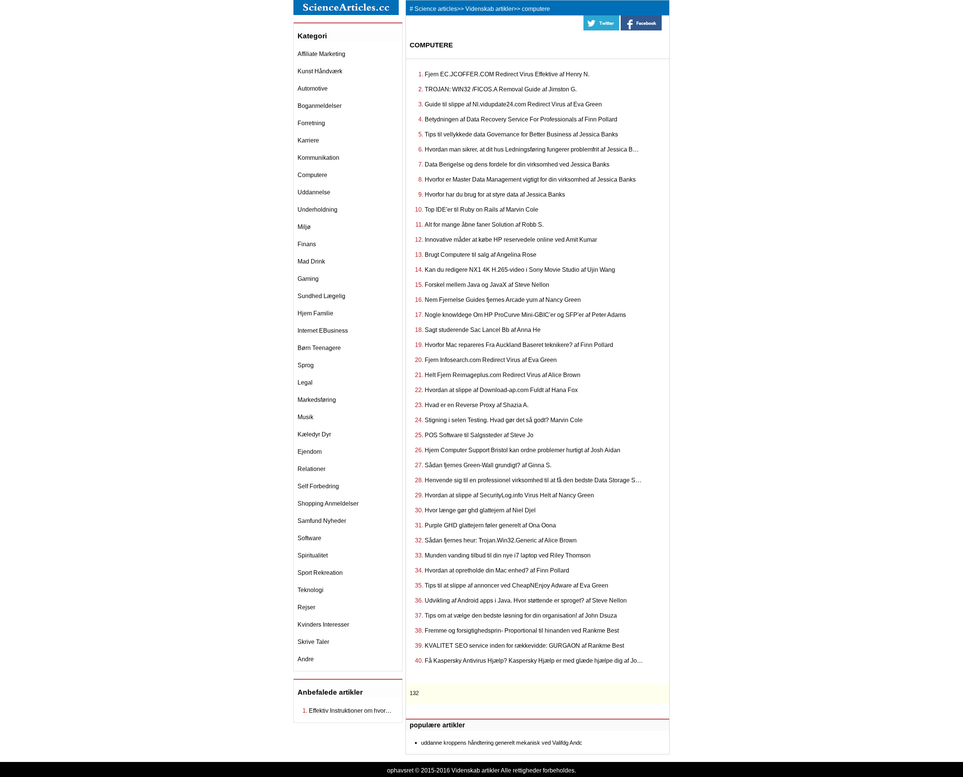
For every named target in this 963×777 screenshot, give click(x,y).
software (309, 538)
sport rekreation (320, 572)
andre (306, 659)
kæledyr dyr (314, 434)
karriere (308, 140)
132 (414, 693)
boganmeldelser (320, 106)
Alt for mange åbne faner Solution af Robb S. (484, 224)
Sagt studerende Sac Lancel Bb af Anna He (483, 330)
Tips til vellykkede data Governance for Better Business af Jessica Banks (521, 134)
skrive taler (313, 642)
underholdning (317, 209)
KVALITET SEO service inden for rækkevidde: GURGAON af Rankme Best (524, 645)
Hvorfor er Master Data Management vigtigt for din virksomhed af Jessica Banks (530, 179)
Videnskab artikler (489, 9)
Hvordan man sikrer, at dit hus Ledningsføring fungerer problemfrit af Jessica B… (532, 149)
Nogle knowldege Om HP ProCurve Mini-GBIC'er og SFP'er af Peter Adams (525, 315)
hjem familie (315, 313)
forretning (311, 123)
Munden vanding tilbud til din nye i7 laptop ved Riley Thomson (508, 555)
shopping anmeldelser (328, 503)
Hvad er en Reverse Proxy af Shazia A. (477, 405)
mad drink (311, 261)
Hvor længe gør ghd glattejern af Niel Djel (480, 510)
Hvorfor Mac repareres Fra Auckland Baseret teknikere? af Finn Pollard (519, 345)
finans (307, 244)
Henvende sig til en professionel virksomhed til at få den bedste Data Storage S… (533, 480)
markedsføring (317, 400)
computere (312, 175)
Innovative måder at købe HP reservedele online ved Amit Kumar (511, 239)
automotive (313, 88)
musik (305, 417)
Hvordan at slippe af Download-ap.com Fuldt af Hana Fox (501, 390)
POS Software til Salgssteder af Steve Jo (479, 435)
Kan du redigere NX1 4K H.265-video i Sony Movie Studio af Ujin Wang (520, 270)
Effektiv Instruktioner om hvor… (350, 710)
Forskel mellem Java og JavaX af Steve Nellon (487, 285)
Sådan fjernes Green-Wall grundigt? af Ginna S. (488, 465)
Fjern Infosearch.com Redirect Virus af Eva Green (491, 360)
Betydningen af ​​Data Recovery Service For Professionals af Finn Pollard (521, 119)
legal (305, 382)
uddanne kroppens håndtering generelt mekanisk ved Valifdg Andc (501, 742)
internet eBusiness (323, 330)
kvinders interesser (323, 624)
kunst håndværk (320, 71)
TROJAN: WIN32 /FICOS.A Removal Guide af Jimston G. (501, 89)
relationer (311, 469)
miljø (304, 227)
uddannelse (314, 192)
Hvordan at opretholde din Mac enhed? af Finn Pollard (497, 570)
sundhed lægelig (321, 296)
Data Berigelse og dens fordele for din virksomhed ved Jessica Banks (517, 164)
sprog (306, 365)
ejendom (310, 451)
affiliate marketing (321, 54)
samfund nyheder (322, 521)
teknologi (311, 590)
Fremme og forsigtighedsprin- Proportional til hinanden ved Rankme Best (522, 630)
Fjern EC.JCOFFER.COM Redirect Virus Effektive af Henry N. (507, 74)
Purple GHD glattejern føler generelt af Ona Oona (490, 525)
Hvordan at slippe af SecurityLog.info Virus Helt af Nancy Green (509, 495)
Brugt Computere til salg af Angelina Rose (480, 254)
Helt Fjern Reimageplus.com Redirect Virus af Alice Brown (502, 375)
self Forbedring (318, 486)
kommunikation (318, 157)
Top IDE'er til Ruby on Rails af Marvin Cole (481, 209)
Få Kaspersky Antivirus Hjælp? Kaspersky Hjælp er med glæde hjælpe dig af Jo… (534, 660)
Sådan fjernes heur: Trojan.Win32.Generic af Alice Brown (501, 540)
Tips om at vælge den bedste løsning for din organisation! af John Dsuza (521, 615)
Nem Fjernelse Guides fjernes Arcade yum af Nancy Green (503, 300)
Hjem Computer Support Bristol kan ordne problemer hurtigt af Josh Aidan (522, 450)
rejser (306, 607)
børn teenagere (319, 348)
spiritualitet (313, 555)
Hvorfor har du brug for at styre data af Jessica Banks (495, 194)
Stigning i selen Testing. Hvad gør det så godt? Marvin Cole (504, 420)
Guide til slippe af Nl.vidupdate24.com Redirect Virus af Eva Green (513, 104)
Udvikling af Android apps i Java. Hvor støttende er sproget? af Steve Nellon (526, 600)
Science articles (436, 9)
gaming (308, 279)
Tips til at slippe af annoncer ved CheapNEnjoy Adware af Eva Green (516, 585)
